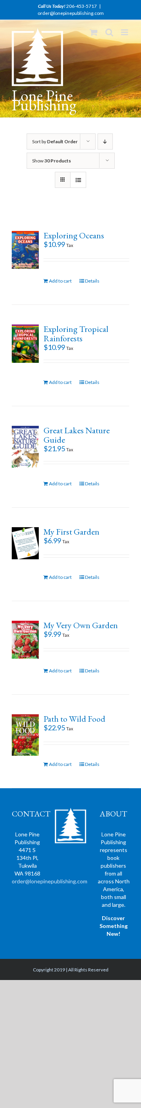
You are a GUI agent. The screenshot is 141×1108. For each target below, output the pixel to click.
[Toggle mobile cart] (94, 32)
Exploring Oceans (73, 235)
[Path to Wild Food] (25, 735)
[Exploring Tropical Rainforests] (25, 343)
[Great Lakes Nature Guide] (25, 446)
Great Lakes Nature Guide (76, 435)
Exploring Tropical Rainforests (75, 333)
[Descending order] (105, 141)
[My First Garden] (25, 543)
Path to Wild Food (74, 718)
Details (92, 281)
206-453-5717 (81, 6)
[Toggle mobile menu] (125, 32)
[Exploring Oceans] (25, 250)
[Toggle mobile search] (109, 32)
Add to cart (60, 281)
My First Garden (71, 531)
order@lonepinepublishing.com (71, 13)
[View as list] (78, 179)
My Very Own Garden (80, 625)
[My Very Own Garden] (25, 640)
